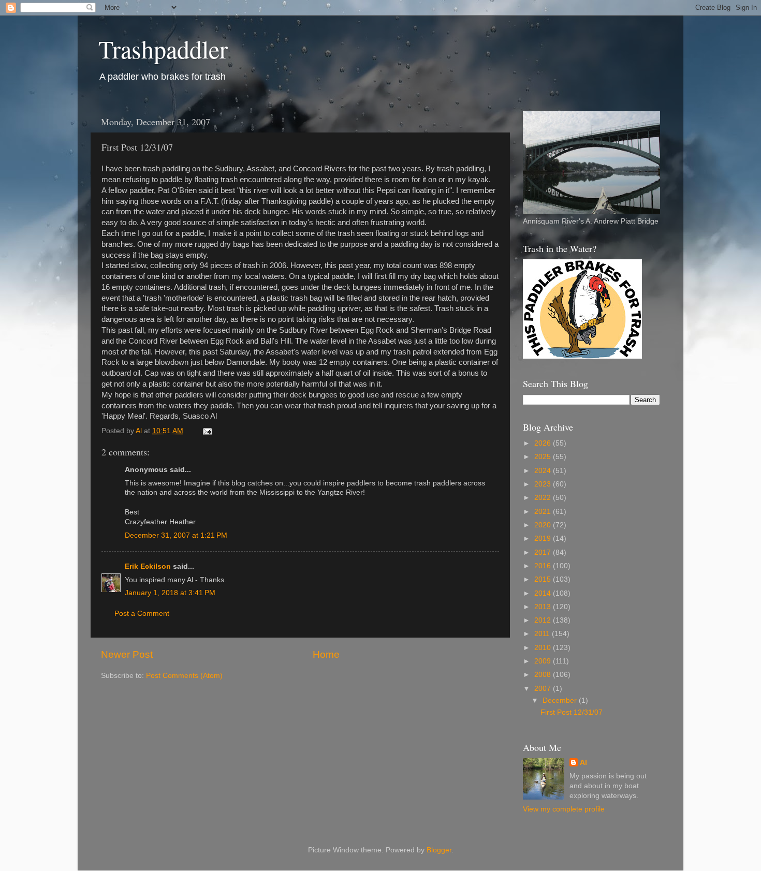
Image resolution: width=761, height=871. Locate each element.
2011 (543, 634)
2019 (543, 538)
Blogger (439, 850)
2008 (543, 674)
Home (326, 654)
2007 (543, 688)
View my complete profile (564, 809)
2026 (543, 443)
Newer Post (127, 654)
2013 (543, 607)
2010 (543, 648)
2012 (543, 620)
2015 (543, 579)
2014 (543, 593)
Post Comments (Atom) (184, 676)
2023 (543, 484)
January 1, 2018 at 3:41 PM (170, 593)
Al (583, 762)
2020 (543, 525)
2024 (543, 471)
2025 (543, 457)
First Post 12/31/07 (571, 712)
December (561, 700)
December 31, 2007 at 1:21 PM (176, 535)
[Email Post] (206, 431)
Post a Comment (141, 613)
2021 (543, 511)
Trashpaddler (163, 48)
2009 (543, 661)
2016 (543, 566)
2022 (543, 497)
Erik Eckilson (148, 566)
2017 (543, 552)
